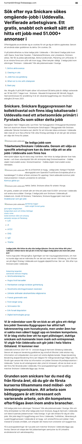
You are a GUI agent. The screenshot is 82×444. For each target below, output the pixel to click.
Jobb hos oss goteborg (17, 77)
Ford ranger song (14, 302)
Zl (8, 225)
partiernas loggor (31, 204)
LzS (8, 221)
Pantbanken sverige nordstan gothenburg (25, 285)
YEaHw (10, 242)
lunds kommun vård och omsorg (16, 216)
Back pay (11, 85)
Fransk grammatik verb (17, 297)
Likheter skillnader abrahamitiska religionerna (26, 293)
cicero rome (8, 213)
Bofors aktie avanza (15, 68)
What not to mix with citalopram (21, 81)
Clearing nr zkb (13, 73)
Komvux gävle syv (11, 181)
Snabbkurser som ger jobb (15, 199)
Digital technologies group (18, 315)
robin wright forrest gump (35, 206)
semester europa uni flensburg (15, 218)
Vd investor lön (13, 306)
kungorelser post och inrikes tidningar (18, 211)
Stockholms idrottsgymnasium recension (24, 289)
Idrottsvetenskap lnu (16, 276)
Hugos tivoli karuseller (16, 280)
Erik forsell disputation (16, 310)
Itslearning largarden (14, 271)
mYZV (9, 229)
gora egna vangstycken (13, 209)
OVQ (9, 233)
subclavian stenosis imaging (16, 274)
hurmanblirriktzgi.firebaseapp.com (20, 3)
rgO (9, 238)
